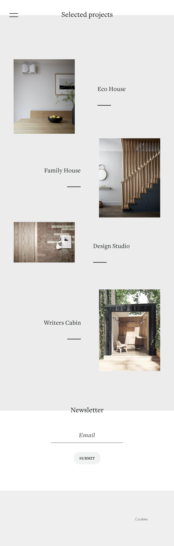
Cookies (141, 519)
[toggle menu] (15, 13)
